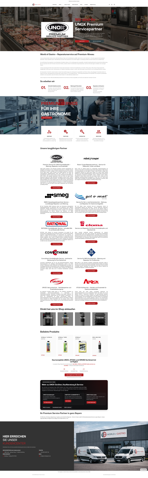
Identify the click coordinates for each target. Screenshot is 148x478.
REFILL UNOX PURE (96, 337)
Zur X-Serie (68, 400)
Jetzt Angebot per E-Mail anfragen (74, 374)
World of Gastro (42, 474)
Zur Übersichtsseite (48, 402)
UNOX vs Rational (67, 407)
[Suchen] (109, 4)
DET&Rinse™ (78, 337)
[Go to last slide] (1, 29)
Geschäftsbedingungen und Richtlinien (109, 474)
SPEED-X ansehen (46, 407)
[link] (48, 319)
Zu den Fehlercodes (91, 402)
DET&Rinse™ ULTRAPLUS (46, 337)
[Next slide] (146, 29)
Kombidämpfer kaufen (57, 407)
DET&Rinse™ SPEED (62, 337)
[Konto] (112, 4)
